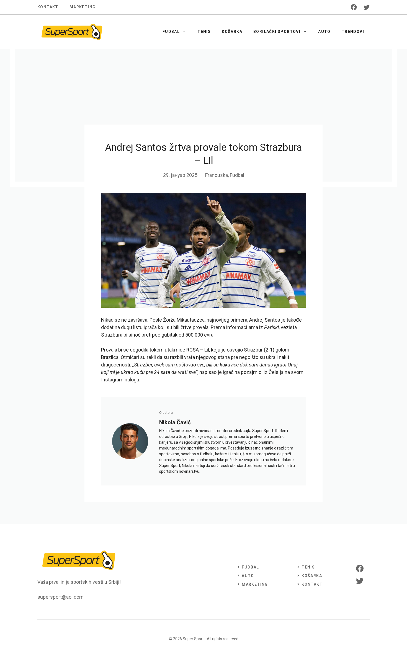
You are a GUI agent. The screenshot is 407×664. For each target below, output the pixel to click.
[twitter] (367, 7)
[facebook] (354, 7)
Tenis (204, 31)
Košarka (232, 31)
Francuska (216, 175)
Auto (324, 31)
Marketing (82, 7)
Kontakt (47, 7)
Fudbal (171, 31)
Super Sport (193, 639)
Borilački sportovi (276, 31)
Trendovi (353, 31)
